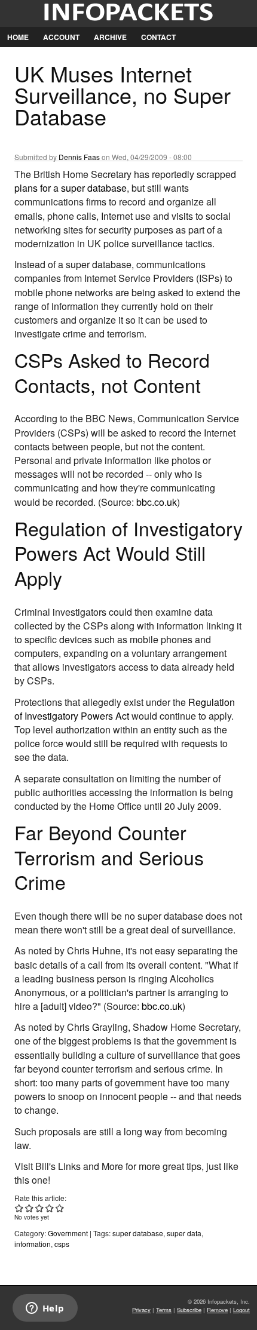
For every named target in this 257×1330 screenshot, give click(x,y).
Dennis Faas (79, 157)
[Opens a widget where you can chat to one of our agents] (45, 1309)
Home (18, 37)
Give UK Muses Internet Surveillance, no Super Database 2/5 (30, 1207)
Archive (110, 37)
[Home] (128, 13)
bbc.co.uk (156, 502)
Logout (241, 1310)
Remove (217, 1310)
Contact (158, 37)
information (32, 1244)
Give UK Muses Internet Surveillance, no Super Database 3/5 (40, 1207)
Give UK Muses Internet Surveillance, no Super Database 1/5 (19, 1207)
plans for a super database (70, 188)
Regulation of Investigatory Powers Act (124, 709)
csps (61, 1244)
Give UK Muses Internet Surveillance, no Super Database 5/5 (60, 1207)
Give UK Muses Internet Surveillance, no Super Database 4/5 (50, 1207)
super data (184, 1233)
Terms (164, 1310)
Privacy (141, 1310)
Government (68, 1233)
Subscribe (189, 1310)
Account (61, 37)
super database (137, 1233)
